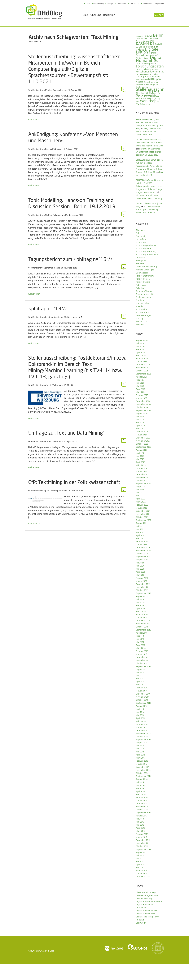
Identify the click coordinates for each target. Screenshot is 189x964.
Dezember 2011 (143, 876)
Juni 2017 (140, 675)
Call (137, 233)
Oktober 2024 (142, 407)
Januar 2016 (141, 727)
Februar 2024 (142, 431)
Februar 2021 (142, 541)
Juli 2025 (140, 380)
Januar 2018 (141, 654)
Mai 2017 (140, 678)
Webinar (140, 324)
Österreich (145, 104)
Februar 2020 (142, 578)
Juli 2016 (140, 709)
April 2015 (140, 754)
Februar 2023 (142, 468)
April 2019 (140, 608)
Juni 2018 (140, 639)
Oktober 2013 (142, 809)
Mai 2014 (140, 788)
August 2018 (141, 632)
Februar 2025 (142, 395)
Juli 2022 (140, 489)
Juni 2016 (140, 712)
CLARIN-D (153, 38)
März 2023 (141, 465)
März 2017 (141, 684)
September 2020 (143, 556)
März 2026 (141, 355)
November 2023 (143, 440)
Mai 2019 (140, 605)
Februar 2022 (142, 504)
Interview (140, 257)
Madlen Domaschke (54, 90)
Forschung (141, 242)
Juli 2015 (140, 745)
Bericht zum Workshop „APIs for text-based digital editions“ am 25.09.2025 (148, 151)
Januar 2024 (141, 434)
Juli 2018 (140, 636)
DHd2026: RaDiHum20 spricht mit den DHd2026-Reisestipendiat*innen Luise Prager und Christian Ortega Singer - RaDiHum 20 (149, 165)
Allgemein (140, 230)
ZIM (137, 104)
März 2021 (141, 538)
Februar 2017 (142, 687)
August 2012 (141, 852)
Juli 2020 (140, 562)
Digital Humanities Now (147, 910)
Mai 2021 (140, 532)
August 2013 (141, 815)
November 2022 (143, 477)
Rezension (139, 85)
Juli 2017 (140, 672)
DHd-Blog (49, 950)
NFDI (151, 79)
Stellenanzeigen (143, 297)
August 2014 (141, 779)
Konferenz (155, 76)
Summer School (143, 303)
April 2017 (140, 681)
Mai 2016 (140, 715)
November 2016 (143, 696)
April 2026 (140, 352)
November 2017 (143, 660)
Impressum (159, 4)
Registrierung (98, 4)
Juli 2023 (140, 453)
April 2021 (140, 535)
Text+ (139, 95)
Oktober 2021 (142, 517)
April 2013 (140, 828)
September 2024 (143, 410)
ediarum (153, 64)
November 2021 (143, 514)
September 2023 (143, 447)
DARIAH (150, 40)
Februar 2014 (142, 797)
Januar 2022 (141, 508)
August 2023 (141, 450)
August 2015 (141, 742)
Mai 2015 (140, 751)
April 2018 (140, 645)
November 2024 (143, 404)
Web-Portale (141, 321)
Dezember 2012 (143, 840)
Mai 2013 (140, 825)
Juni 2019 (140, 602)
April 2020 (140, 572)
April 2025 (140, 389)
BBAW (148, 36)
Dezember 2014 (143, 767)
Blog (85, 14)
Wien (137, 102)
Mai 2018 (140, 642)
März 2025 (141, 392)
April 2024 (140, 425)
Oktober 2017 (142, 663)
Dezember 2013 (143, 803)
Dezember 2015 (143, 730)
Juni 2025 (140, 383)
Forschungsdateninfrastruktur (147, 69)
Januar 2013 (141, 837)
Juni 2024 (140, 419)
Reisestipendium (151, 82)
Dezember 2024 (143, 401)
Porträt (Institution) (145, 275)
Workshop (148, 101)
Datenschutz (147, 4)
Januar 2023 (141, 471)
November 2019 (143, 587)
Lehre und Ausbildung (146, 266)
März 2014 (141, 794)
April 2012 (140, 864)
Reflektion (140, 288)
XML (158, 102)
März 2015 (141, 757)
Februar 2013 (142, 834)
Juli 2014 (140, 782)
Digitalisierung (143, 63)
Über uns (95, 14)
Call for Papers (142, 38)
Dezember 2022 (143, 474)
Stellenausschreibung (156, 89)
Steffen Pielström (53, 215)
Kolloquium (141, 260)
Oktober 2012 (142, 846)
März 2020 (141, 575)
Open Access (142, 272)
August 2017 (141, 669)
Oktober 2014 (142, 773)
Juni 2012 (140, 858)
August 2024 (141, 413)
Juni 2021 (140, 529)
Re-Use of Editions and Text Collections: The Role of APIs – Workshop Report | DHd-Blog (150, 142)
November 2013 (143, 806)
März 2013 (141, 831)
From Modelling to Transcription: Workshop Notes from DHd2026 (148, 209)
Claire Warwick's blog (146, 892)
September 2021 (143, 520)
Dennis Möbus (52, 149)
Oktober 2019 (142, 590)
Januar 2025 (141, 398)
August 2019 (141, 596)
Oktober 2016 (142, 700)
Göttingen (141, 76)
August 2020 (141, 559)
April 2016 (140, 718)
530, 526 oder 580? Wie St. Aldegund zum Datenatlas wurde (148, 131)
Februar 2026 (142, 358)
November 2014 (143, 770)
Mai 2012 (140, 861)
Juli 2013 (140, 818)
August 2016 (141, 706)
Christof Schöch (52, 385)
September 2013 (143, 812)
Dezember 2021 (143, 511)
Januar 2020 (141, 581)
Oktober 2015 (142, 736)
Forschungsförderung (146, 251)
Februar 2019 (142, 614)
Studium (140, 300)
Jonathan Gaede (52, 267)
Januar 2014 (141, 800)
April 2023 (140, 462)
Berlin (158, 35)
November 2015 (143, 733)
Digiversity (141, 922)
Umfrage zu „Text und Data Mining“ (66, 433)
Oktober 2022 (142, 480)
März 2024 (141, 428)
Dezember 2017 (143, 657)
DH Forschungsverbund (147, 895)
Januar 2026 (141, 361)
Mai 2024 (140, 422)
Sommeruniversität (145, 294)
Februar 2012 (142, 870)
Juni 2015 (140, 748)
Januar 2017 (141, 690)
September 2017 (143, 666)
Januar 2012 (141, 873)
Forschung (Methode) (146, 245)
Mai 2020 (140, 568)
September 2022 (143, 483)
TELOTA (154, 92)
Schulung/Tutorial (144, 291)
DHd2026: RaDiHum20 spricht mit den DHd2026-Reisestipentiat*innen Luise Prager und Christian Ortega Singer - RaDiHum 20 (149, 186)
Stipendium (140, 93)
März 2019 (141, 611)
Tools (157, 96)
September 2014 (143, 776)
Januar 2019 (141, 617)
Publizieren (141, 285)
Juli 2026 (140, 343)
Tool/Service (141, 309)
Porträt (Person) (143, 279)
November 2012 (143, 843)
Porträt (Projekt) (143, 282)
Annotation (140, 36)
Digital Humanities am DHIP (149, 901)
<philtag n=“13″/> (48, 308)
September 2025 (143, 373)
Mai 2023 (140, 459)
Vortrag (139, 318)
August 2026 (141, 340)
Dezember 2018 (143, 620)
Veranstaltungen (143, 315)
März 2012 (141, 867)
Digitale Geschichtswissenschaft (147, 53)
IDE (148, 77)
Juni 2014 (140, 785)
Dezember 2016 (143, 693)
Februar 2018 (142, 651)
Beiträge (110, 4)
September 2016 (143, 703)
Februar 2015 (142, 761)
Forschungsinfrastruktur (145, 74)
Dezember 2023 (143, 437)
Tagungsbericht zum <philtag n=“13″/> (70, 259)
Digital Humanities (149, 59)
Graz (156, 74)
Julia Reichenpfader (54, 490)
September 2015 (143, 739)
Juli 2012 (140, 855)
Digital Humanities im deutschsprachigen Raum (43, 11)
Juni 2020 (140, 565)
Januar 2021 (141, 544)
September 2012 (143, 849)
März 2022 (141, 501)
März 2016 (141, 721)
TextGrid (149, 95)
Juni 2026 (140, 346)
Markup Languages (145, 269)
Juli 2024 (140, 416)
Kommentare (121, 4)
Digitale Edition (147, 51)
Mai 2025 (140, 386)
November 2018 (143, 623)
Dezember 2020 (143, 547)
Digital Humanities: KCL (147, 913)
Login (88, 4)
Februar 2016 (142, 724)
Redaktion (109, 14)
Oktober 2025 (142, 370)
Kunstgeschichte (142, 79)
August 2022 (141, 486)
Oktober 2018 (142, 626)
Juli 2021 (140, 526)
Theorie (139, 306)
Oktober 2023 (142, 444)
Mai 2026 (140, 349)
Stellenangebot (151, 84)
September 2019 (143, 593)
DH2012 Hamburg (144, 898)
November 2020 (143, 550)
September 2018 (143, 629)
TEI (146, 92)
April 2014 (140, 791)
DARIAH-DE (134, 4)
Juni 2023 (140, 456)
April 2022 (140, 498)
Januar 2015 (141, 764)
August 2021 (141, 523)
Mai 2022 (140, 495)
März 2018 (141, 648)
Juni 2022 (140, 492)
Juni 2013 (140, 821)
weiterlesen (34, 119)
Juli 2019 (140, 599)
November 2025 (143, 367)
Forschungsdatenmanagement (154, 71)
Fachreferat (141, 239)
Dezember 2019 (143, 584)
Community (141, 236)
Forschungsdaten (150, 66)
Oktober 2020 (142, 553)
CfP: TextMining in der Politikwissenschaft (74, 482)
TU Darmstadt (142, 312)
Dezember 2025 (143, 364)
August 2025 (141, 376)
